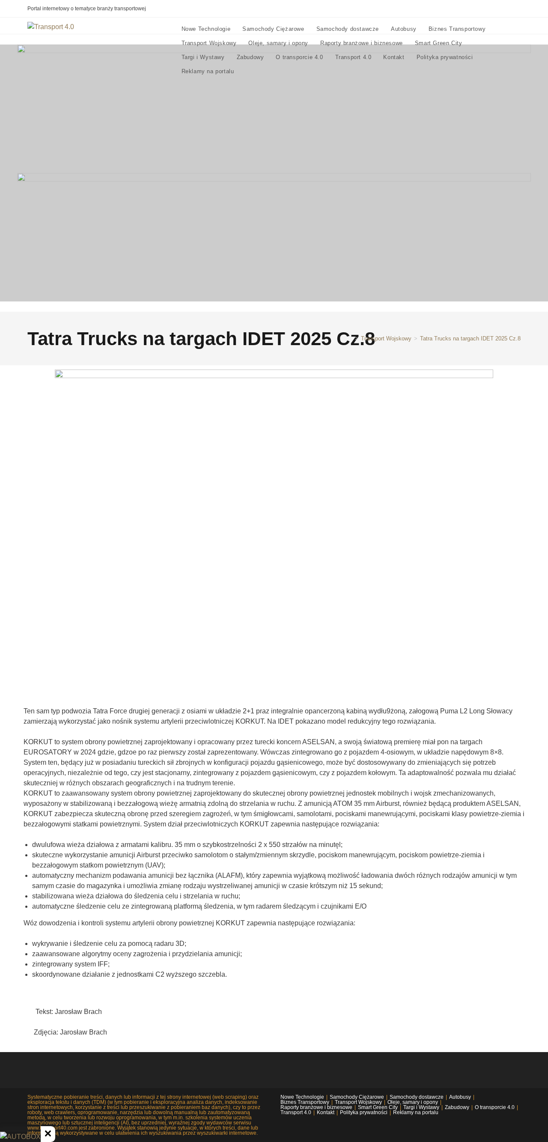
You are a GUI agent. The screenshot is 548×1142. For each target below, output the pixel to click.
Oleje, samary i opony (412, 1102)
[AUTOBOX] (20, 1137)
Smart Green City (378, 1107)
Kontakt (325, 1112)
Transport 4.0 (295, 1112)
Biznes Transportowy (304, 1102)
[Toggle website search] (248, 71)
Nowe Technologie (302, 1097)
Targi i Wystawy (421, 1107)
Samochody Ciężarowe (357, 1097)
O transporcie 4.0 (495, 1107)
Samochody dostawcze (417, 1097)
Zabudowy (457, 1107)
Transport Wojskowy (358, 1102)
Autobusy (460, 1097)
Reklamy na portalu (415, 1112)
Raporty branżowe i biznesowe (316, 1107)
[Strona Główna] (350, 338)
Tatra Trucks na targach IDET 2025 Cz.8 (470, 338)
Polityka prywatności (363, 1112)
